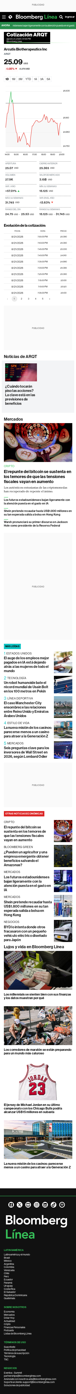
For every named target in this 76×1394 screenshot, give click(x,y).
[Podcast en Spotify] (62, 1205)
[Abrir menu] (3, 16)
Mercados (13, 419)
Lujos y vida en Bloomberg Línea (34, 946)
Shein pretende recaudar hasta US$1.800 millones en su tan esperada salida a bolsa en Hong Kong (38, 512)
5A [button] (48, 79)
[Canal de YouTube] (28, 1205)
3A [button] (41, 79)
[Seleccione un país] (10, 17)
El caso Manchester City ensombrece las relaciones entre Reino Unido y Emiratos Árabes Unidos (26, 709)
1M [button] (13, 79)
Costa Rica (9, 1289)
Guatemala (9, 1298)
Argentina (9, 1264)
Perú (6, 1276)
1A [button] (35, 79)
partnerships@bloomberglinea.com (22, 1375)
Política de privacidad (15, 1350)
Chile (6, 1273)
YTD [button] (28, 79)
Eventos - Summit (13, 1372)
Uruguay (8, 1285)
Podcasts (9, 1330)
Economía (9, 1311)
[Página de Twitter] (19, 1205)
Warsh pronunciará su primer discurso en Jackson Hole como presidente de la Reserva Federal (36, 523)
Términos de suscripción (16, 1353)
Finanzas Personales (14, 1327)
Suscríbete (9, 1346)
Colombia (9, 1267)
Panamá (8, 1282)
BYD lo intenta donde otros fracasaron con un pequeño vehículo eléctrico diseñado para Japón (25, 933)
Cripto (7, 1324)
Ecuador (8, 1279)
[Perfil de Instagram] (36, 1205)
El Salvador (10, 1292)
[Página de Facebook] (11, 1205)
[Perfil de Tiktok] (53, 1205)
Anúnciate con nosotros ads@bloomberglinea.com (30, 1379)
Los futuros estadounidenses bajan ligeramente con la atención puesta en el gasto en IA (37, 501)
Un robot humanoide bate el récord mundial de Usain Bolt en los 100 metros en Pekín (26, 687)
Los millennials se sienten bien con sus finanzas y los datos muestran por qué (37, 996)
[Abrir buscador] (61, 16)
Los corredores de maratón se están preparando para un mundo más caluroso (38, 1051)
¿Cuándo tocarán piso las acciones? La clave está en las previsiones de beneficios (20, 395)
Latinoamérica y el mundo (17, 1254)
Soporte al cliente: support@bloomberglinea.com (29, 1382)
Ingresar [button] (70, 16)
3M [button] (20, 79)
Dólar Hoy (9, 1317)
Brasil (7, 1257)
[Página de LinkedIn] (45, 1205)
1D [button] (7, 79)
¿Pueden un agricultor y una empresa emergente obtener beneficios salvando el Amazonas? (26, 858)
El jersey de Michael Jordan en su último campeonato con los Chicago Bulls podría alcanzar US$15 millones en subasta (33, 1108)
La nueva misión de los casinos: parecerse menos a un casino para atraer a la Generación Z (28, 731)
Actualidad (9, 1321)
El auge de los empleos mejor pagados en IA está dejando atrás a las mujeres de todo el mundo (26, 664)
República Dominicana (15, 1295)
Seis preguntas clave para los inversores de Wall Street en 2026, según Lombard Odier (26, 752)
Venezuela (9, 1270)
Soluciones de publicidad (17, 1385)
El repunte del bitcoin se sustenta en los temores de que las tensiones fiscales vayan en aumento (37, 476)
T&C (6, 1359)
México (8, 1260)
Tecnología (9, 1356)
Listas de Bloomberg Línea (17, 1333)
